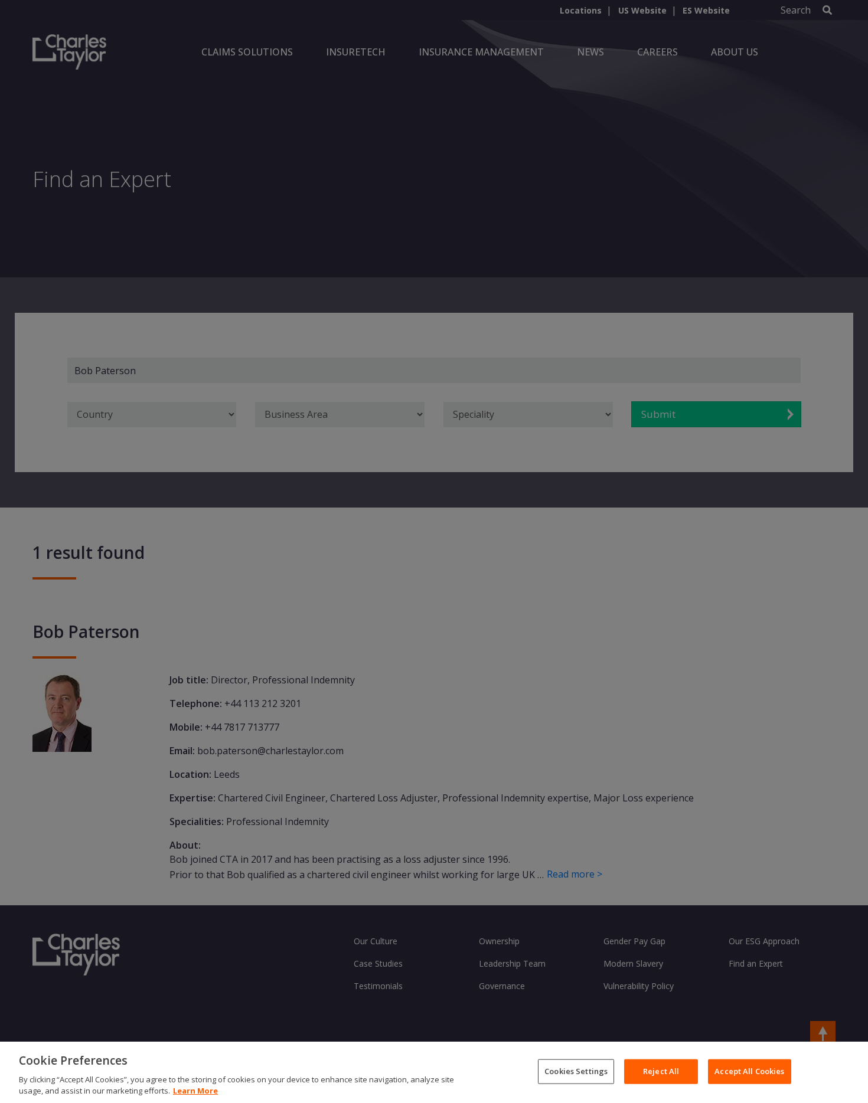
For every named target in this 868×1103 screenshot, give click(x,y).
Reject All (661, 1071)
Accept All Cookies (749, 1071)
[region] (434, 1072)
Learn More (195, 1090)
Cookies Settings (576, 1071)
